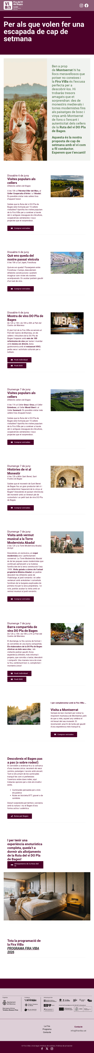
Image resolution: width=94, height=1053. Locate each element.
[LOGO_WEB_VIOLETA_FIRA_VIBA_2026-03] (13, 2)
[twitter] (47, 1049)
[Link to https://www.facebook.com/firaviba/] (86, 5)
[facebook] (42, 1049)
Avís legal (35, 1046)
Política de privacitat (64, 1046)
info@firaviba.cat (78, 1031)
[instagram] (52, 1049)
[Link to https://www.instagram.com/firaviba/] (81, 5)
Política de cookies (47, 1046)
